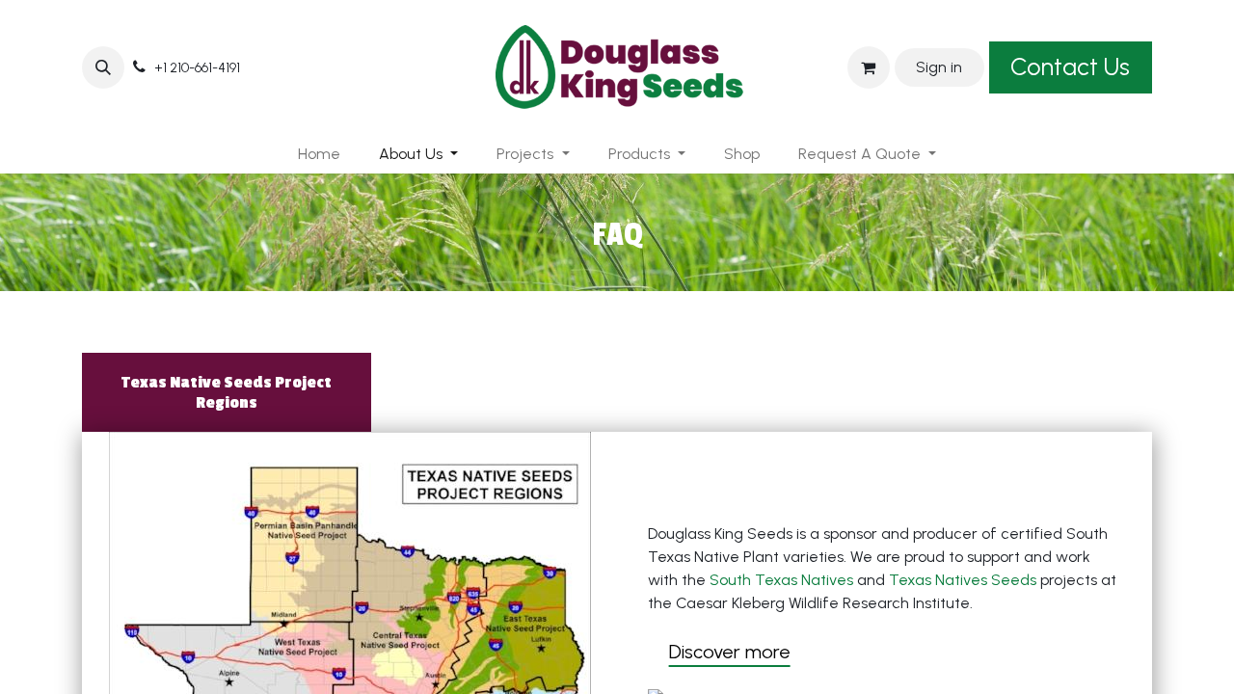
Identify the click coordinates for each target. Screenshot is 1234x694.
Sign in (939, 67)
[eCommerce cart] (868, 67)
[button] (103, 67)
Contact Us (1070, 66)
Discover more (730, 651)
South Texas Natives (781, 580)
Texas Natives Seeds (962, 580)
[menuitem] (319, 154)
